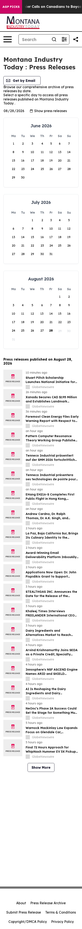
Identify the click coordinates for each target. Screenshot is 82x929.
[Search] (54, 39)
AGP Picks (11, 7)
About (21, 903)
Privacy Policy (62, 921)
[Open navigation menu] (7, 39)
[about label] (28, 387)
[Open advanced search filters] (64, 39)
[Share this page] (76, 39)
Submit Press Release (23, 912)
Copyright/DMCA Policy (27, 921)
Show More (41, 767)
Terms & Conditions (60, 912)
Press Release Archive (48, 903)
